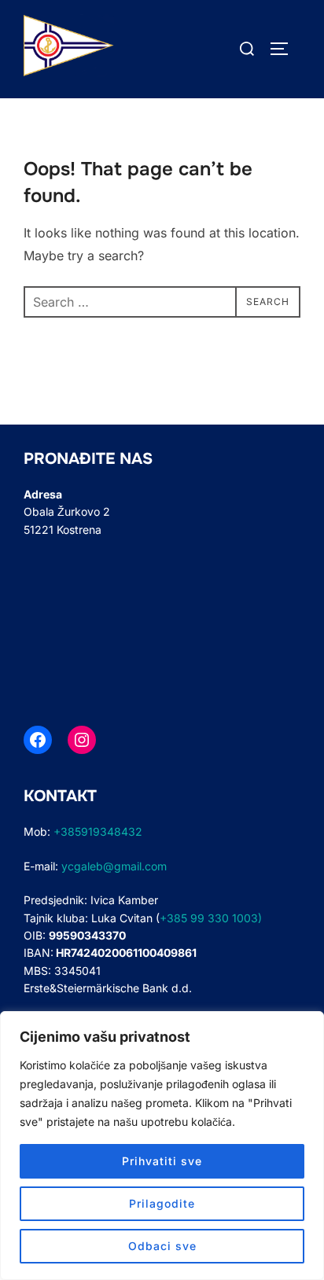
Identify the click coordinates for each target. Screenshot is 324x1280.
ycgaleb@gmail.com (114, 866)
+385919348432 (101, 831)
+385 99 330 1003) (211, 918)
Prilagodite (162, 1203)
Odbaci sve (162, 1245)
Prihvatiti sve (162, 1161)
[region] (162, 1145)
